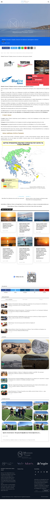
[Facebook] (6, 290)
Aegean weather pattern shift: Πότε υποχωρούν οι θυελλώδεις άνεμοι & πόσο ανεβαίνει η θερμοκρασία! (41, 226)
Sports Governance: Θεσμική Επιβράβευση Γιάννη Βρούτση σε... (22, 432)
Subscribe (46, 490)
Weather (3, 41)
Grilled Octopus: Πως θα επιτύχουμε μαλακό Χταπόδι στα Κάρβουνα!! (21, 322)
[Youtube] (44, 290)
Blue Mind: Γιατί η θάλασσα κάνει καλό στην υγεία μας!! (13, 198)
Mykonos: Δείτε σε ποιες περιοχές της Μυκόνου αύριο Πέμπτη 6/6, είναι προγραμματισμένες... (37, 199)
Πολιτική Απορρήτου (44, 496)
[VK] (34, 290)
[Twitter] (15, 290)
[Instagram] (25, 290)
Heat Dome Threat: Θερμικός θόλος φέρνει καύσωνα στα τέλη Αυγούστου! (8, 225)
